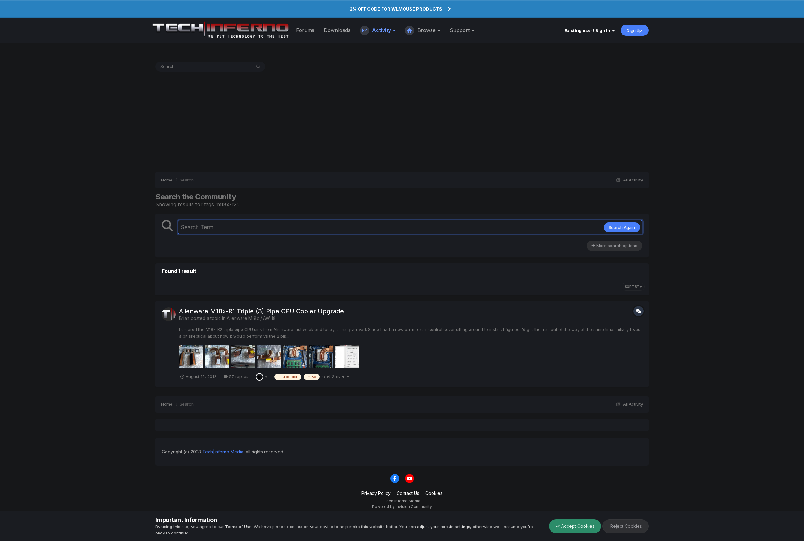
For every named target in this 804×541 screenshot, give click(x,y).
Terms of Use (238, 526)
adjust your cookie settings (443, 526)
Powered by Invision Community (402, 506)
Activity (381, 30)
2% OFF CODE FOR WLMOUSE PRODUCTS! (396, 9)
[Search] (258, 67)
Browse (426, 30)
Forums (305, 30)
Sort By (632, 287)
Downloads (337, 30)
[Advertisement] (402, 122)
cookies (294, 526)
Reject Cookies (625, 526)
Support (460, 30)
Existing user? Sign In (588, 30)
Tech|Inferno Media (222, 451)
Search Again (622, 227)
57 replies (238, 376)
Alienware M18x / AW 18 (251, 318)
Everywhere (232, 66)
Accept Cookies (577, 526)
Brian (184, 318)
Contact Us (408, 493)
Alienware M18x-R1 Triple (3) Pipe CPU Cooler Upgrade (261, 311)
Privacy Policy (376, 493)
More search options (616, 245)
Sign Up (634, 30)
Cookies (434, 493)
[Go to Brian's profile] (169, 314)
